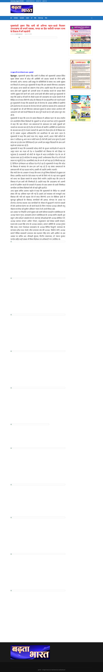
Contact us (38, 1)
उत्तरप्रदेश (22, 18)
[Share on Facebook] (23, 64)
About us (44, 1)
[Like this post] (20, 64)
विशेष (35, 18)
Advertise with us (30, 1)
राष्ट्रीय (27, 18)
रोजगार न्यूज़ (40, 18)
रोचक (46, 18)
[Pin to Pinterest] (30, 64)
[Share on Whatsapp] (33, 64)
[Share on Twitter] (26, 64)
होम (11, 18)
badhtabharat (19, 34)
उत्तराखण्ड (16, 18)
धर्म (31, 18)
